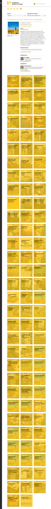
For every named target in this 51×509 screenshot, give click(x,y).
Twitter (14, 9)
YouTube (8, 9)
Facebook (11, 9)
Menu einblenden (1, 254)
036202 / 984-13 (28, 59)
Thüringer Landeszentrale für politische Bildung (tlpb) (31, 49)
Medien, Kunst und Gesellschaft (33, 15)
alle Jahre (9, 15)
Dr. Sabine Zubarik (27, 65)
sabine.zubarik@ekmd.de (25, 70)
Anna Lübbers (26, 57)
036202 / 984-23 (25, 69)
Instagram (17, 9)
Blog (21, 8)
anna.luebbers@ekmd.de (25, 61)
